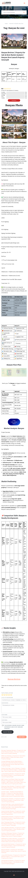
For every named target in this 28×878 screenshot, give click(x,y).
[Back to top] (14, 875)
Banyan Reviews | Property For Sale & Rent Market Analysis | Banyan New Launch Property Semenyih (13, 851)
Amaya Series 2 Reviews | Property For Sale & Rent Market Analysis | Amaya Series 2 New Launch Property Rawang (12, 800)
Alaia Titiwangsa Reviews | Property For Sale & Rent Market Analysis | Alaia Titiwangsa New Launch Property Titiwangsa (13, 823)
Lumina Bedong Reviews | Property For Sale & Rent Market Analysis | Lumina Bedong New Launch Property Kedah (13, 775)
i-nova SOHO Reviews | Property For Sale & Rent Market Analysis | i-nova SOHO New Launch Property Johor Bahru (13, 856)
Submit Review (7, 732)
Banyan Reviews (14, 679)
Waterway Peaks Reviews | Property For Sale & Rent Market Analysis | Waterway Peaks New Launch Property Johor (13, 788)
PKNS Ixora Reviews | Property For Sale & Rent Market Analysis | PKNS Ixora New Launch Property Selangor (13, 757)
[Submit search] (24, 12)
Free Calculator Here (14, 422)
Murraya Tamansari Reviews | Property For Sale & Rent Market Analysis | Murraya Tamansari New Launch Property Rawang (13, 752)
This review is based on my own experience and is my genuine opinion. (14, 727)
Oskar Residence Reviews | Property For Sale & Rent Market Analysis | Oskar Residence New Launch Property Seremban (13, 829)
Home (6, 23)
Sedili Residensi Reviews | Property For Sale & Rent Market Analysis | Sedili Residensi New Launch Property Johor (13, 818)
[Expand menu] (24, 3)
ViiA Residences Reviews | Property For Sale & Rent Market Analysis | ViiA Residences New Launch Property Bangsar (13, 862)
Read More (14, 100)
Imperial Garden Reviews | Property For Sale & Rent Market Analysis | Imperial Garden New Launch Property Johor (13, 812)
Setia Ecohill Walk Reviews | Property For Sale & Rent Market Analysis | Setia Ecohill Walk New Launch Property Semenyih (13, 845)
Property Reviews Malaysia (16, 23)
